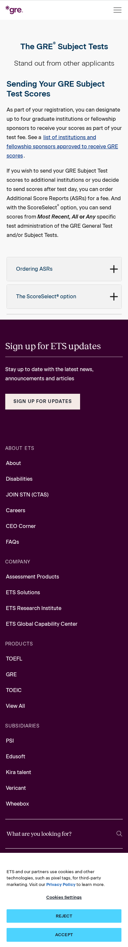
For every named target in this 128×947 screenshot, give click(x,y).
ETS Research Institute (33, 608)
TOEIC (14, 690)
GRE (11, 674)
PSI (10, 741)
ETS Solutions (23, 592)
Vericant (16, 788)
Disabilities (19, 479)
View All (15, 706)
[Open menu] (118, 10)
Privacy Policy (60, 884)
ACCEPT (64, 934)
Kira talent (18, 772)
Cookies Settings (64, 897)
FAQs (12, 542)
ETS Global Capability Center (41, 624)
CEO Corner (21, 526)
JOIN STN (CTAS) (27, 495)
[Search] (119, 833)
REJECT (64, 916)
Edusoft (15, 756)
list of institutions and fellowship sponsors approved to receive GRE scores (62, 146)
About (13, 463)
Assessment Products (32, 577)
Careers (15, 510)
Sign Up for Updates (42, 401)
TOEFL (14, 659)
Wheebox (17, 804)
